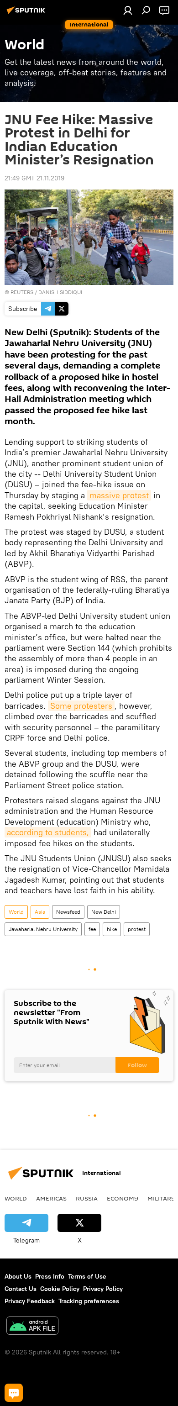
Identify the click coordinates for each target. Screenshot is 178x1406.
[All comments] (14, 1393)
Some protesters (81, 705)
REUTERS (21, 292)
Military (161, 1198)
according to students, (48, 832)
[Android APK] (32, 1326)
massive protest (119, 495)
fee (92, 929)
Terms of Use (87, 1276)
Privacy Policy (103, 1289)
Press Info (49, 1276)
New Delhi (103, 911)
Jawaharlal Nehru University (43, 929)
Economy (122, 1198)
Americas (51, 1198)
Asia (40, 911)
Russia (87, 1198)
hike (112, 929)
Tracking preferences (88, 1301)
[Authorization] (128, 10)
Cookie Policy (59, 1289)
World (16, 911)
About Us (18, 1276)
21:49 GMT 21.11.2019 (34, 178)
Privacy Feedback (30, 1301)
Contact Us (21, 1289)
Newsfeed (68, 911)
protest (137, 929)
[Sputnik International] (27, 14)
